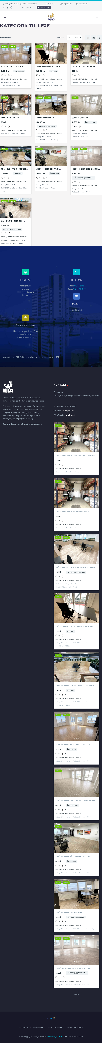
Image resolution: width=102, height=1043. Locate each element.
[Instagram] (11, 7)
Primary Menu (97, 17)
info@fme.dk (67, 4)
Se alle (76, 994)
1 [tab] (11, 60)
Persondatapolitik (55, 1027)
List (93, 37)
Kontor (14, 82)
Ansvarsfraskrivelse (75, 1027)
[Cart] (5, 17)
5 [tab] (20, 60)
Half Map (99, 37)
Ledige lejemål (43, 7)
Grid (87, 37)
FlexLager (75, 82)
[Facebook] (4, 7)
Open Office (58, 86)
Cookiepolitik (38, 1027)
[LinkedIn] (7, 7)
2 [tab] (13, 60)
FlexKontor (4, 240)
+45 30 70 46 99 (79, 289)
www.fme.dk (83, 4)
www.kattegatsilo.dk (55, 1036)
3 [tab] (15, 60)
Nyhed (4, 46)
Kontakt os (28, 7)
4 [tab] (18, 60)
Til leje (12, 46)
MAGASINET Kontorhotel (44, 86)
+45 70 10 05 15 (49, 4)
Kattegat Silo (5, 82)
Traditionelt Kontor (7, 86)
